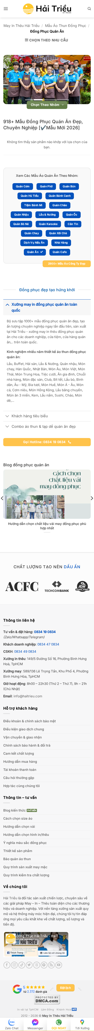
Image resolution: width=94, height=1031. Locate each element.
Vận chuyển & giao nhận (22, 737)
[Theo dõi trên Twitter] (29, 965)
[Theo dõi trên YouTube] (58, 965)
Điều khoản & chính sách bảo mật (29, 721)
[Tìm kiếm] (89, 9)
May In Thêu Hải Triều (21, 25)
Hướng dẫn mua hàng (20, 761)
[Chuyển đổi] (7, 304)
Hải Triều (10, 898)
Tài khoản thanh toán (19, 770)
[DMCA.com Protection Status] (47, 999)
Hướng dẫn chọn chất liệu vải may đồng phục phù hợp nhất (47, 526)
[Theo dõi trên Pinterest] (44, 965)
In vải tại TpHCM (27, 1009)
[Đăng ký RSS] (51, 965)
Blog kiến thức (14, 810)
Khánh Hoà (64, 1009)
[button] (5, 9)
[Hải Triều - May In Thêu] (47, 9)
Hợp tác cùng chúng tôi (21, 786)
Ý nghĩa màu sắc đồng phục (25, 843)
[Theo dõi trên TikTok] (21, 965)
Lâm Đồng (47, 1009)
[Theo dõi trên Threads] (36, 965)
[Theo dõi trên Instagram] (14, 965)
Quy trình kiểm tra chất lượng (26, 875)
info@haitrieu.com (28, 696)
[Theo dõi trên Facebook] (6, 965)
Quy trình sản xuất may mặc (25, 867)
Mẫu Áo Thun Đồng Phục (65, 25)
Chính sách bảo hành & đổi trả (26, 745)
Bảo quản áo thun (17, 859)
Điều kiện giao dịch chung (23, 729)
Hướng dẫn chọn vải (19, 826)
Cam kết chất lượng (18, 753)
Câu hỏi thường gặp (18, 778)
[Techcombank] (46, 586)
